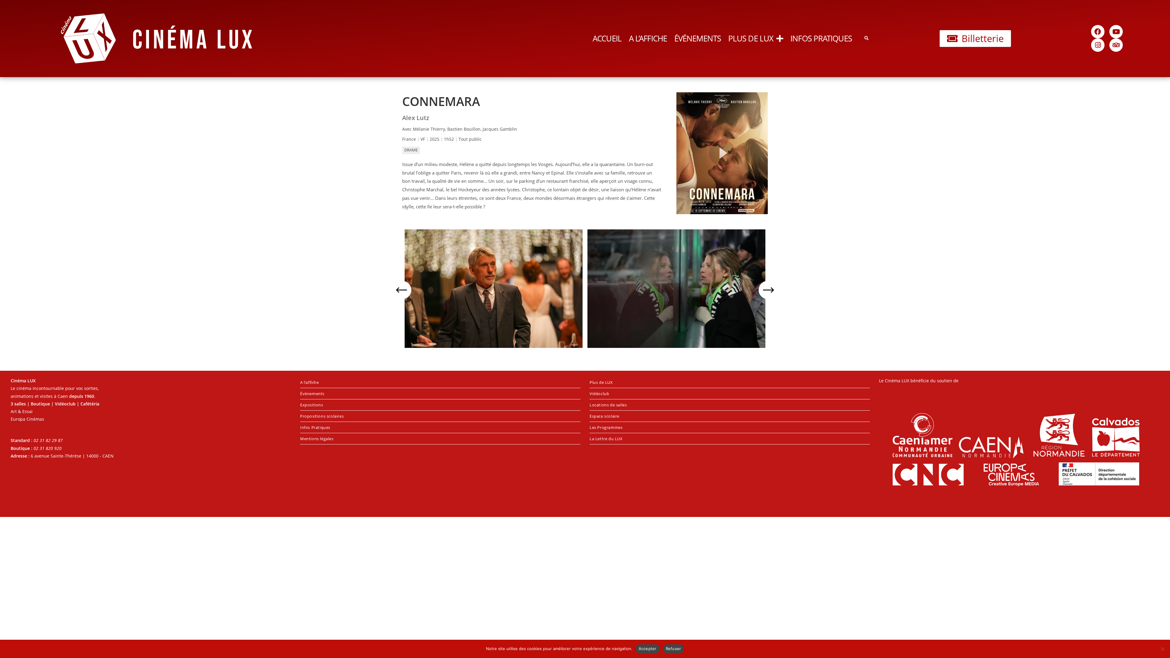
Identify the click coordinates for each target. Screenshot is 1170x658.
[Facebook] (1097, 31)
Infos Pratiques (821, 38)
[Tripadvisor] (1116, 45)
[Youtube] (1116, 31)
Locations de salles (608, 405)
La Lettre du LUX (606, 438)
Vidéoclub (599, 393)
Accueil (607, 38)
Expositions (311, 405)
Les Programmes (606, 427)
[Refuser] (1162, 649)
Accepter (648, 648)
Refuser (673, 648)
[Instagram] (1097, 45)
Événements (697, 38)
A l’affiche (648, 38)
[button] (867, 39)
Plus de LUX (750, 38)
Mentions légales (317, 438)
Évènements (312, 393)
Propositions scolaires (322, 416)
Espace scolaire (604, 416)
